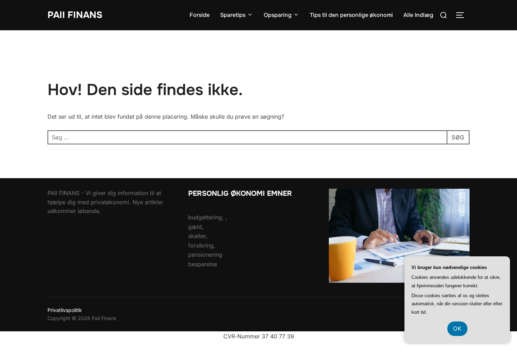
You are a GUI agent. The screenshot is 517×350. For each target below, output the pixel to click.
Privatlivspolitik (64, 310)
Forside (200, 15)
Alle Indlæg (418, 15)
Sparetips (232, 15)
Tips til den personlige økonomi (351, 15)
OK (457, 328)
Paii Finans (74, 15)
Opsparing (278, 15)
